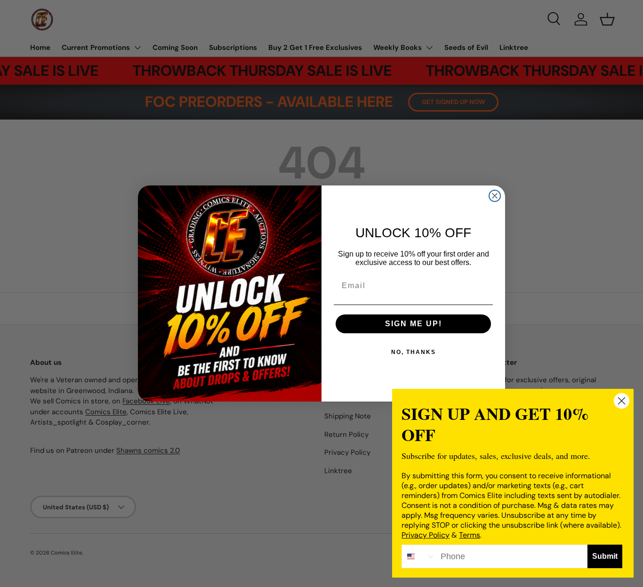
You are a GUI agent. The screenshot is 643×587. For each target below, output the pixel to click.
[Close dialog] (494, 195)
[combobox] (419, 556)
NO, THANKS (413, 352)
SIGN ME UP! (413, 324)
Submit (605, 556)
